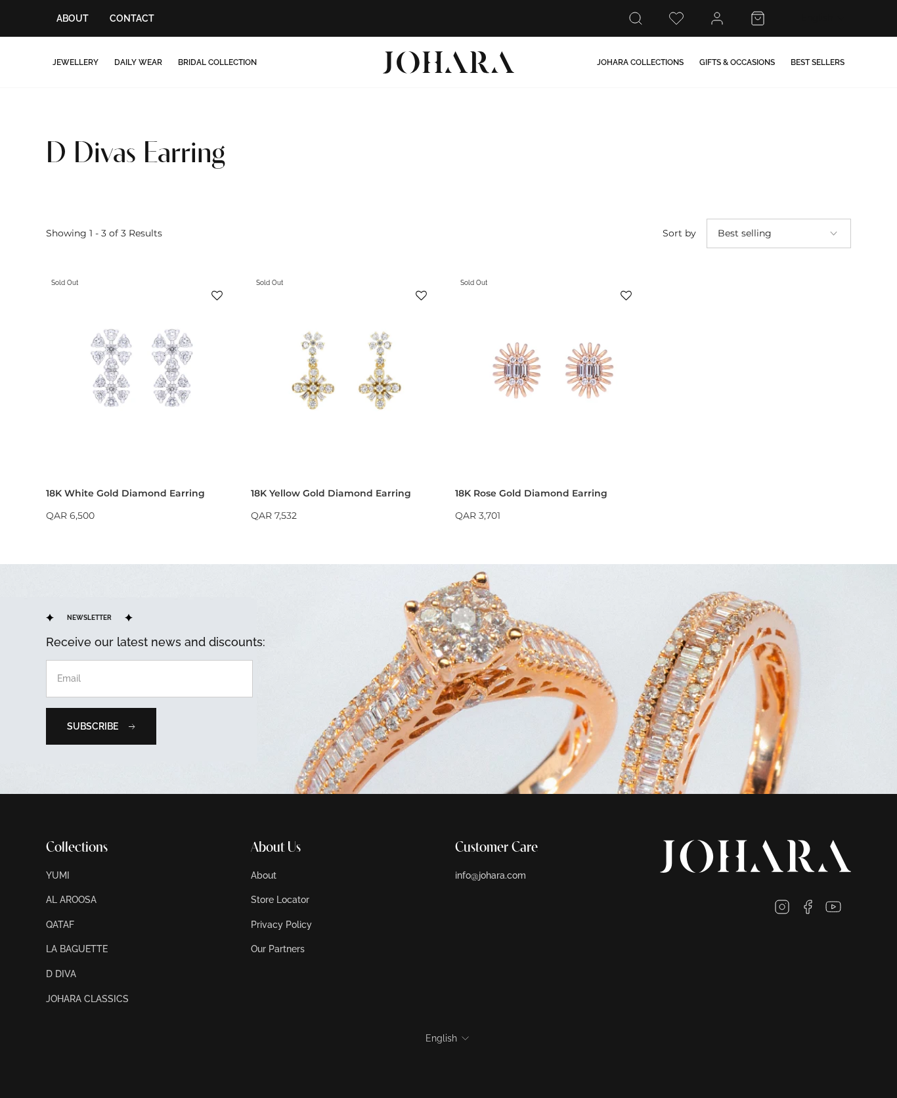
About (263, 875)
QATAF (60, 924)
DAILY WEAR (138, 62)
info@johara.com (490, 875)
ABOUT (72, 18)
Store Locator (280, 899)
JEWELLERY (75, 62)
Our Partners (278, 949)
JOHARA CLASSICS (87, 999)
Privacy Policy (281, 924)
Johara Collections (640, 62)
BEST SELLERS (817, 62)
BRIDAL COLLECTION (217, 62)
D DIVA (61, 974)
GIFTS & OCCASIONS (737, 62)
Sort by (679, 233)
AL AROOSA (71, 899)
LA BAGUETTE (77, 949)
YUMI (58, 875)
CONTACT (132, 18)
